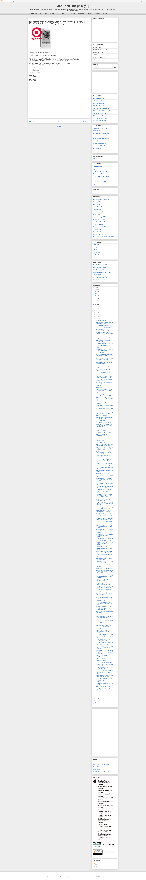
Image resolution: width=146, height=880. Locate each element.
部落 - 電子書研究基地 (98, 214)
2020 (96, 287)
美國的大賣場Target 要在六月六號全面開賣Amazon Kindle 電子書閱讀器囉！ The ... (104, 652)
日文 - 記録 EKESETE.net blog (100, 100)
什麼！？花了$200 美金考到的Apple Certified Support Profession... (104, 418)
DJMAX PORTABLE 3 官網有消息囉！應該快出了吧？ (104, 580)
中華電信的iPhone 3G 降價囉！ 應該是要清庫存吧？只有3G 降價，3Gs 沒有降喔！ (104, 543)
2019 (96, 289)
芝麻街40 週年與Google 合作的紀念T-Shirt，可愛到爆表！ (104, 562)
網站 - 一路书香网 (97, 231)
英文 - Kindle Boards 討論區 (99, 105)
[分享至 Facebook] (37, 70)
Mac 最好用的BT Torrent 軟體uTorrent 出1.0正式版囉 (103, 640)
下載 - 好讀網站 (96, 202)
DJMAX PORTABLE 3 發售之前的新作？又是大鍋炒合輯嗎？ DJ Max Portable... (104, 576)
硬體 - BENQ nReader (98, 224)
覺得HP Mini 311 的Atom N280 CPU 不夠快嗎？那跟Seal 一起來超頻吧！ (104, 391)
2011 (96, 302)
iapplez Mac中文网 (97, 140)
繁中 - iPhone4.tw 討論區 (99, 269)
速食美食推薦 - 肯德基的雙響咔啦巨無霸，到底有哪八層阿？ (104, 350)
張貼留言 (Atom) (61, 126)
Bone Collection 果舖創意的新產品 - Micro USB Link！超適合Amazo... (104, 487)
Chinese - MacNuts (97, 166)
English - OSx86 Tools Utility (99, 181)
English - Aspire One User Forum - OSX (102, 169)
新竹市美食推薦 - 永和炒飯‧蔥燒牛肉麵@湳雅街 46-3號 (104, 323)
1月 (97, 700)
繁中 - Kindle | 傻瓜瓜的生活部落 (101, 118)
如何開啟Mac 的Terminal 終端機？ (104, 568)
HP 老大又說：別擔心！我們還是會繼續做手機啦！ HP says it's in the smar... (104, 613)
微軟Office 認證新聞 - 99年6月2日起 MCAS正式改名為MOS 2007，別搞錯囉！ (104, 647)
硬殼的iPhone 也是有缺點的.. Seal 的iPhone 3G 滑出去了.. (104, 406)
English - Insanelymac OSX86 (100, 178)
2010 (96, 304)
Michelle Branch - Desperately (103, 442)
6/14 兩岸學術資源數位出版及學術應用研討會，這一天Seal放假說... (104, 539)
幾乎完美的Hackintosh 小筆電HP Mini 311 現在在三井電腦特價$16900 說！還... (103, 452)
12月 (97, 306)
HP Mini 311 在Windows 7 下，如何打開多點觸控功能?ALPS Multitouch (104, 435)
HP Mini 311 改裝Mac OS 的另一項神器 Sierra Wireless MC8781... (104, 445)
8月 (97, 314)
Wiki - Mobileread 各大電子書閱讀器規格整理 (103, 236)
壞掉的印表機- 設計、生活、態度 (101, 772)
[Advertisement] (104, 81)
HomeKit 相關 (60, 13)
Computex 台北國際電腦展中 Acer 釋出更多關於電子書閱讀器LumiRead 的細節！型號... (104, 572)
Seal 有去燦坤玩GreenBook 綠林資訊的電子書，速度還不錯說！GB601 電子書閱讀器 (104, 491)
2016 (96, 295)
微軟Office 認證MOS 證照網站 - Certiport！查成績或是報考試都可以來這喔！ (104, 480)
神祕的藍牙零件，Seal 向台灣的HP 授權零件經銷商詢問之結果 (104, 363)
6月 (97, 318)
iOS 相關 (52, 13)
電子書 (37, 72)
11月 (97, 308)
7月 (97, 316)
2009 (96, 702)
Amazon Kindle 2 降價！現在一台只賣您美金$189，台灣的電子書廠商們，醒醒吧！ (104, 334)
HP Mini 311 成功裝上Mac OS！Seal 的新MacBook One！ (104, 402)
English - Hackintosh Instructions (101, 176)
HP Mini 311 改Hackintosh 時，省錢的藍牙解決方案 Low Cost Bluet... (104, 412)
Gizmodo (95, 249)
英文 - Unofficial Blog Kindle (99, 113)
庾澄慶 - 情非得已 (100, 387)
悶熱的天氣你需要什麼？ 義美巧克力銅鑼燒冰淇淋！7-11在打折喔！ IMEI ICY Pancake (104, 608)
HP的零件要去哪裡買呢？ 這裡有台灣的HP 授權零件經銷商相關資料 (104, 376)
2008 (96, 705)
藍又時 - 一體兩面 (100, 352)
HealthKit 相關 (71, 13)
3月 (97, 696)
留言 (96, 866)
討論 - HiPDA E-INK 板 (98, 206)
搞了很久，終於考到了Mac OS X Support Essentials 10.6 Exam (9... (104, 431)
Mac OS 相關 (43, 13)
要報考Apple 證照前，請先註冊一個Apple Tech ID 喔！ (104, 499)
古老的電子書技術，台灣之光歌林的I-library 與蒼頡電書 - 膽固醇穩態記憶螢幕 (104, 548)
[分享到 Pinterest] (38, 70)
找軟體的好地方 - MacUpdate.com (101, 128)
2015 (96, 298)
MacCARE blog (96, 191)
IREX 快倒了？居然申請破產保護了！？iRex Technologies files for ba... (104, 460)
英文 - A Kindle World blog (99, 103)
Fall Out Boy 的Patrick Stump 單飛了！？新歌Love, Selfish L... (104, 355)
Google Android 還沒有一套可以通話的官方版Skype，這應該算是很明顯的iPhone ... (104, 536)
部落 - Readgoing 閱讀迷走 (99, 219)
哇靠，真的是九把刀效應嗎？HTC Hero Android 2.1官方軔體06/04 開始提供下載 (104, 627)
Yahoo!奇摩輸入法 (97, 151)
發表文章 (97, 864)
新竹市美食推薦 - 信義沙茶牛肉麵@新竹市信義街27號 (104, 559)
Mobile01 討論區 (97, 254)
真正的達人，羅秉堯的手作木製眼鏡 (104, 343)
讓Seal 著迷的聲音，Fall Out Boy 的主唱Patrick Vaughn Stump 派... (104, 329)
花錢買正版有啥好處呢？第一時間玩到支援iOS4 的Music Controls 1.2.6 (104, 359)
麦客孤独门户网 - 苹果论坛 (99, 131)
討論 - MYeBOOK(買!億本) (99, 212)
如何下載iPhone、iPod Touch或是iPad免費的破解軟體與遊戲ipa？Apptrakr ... (104, 526)
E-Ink (45, 72)
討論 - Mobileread (97, 209)
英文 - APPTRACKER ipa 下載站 (100, 264)
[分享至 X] (35, 70)
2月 (97, 698)
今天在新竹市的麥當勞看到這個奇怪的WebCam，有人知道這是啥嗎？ (104, 326)
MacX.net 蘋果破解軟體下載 (99, 143)
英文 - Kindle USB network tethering (101, 108)
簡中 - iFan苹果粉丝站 (98, 274)
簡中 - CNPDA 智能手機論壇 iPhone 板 (102, 272)
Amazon (42, 72)
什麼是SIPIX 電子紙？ (101, 660)
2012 (96, 300)
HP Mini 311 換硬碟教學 (101, 415)
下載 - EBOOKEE (97, 204)
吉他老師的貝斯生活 (98, 767)
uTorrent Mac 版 (97, 148)
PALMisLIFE (96, 257)
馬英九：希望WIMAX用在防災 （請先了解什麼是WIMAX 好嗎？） (104, 676)
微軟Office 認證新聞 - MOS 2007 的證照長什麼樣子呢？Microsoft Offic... (104, 617)
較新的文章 (32, 121)
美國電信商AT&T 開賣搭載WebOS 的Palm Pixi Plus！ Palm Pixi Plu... (104, 552)
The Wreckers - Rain (101, 320)
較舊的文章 (86, 121)
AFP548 (95, 158)
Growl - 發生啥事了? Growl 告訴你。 (101, 138)
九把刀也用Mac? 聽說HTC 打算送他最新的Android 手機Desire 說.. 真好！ (104, 636)
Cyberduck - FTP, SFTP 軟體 (100, 136)
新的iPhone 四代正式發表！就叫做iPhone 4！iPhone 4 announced (104, 522)
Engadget (95, 247)
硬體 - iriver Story (97, 229)
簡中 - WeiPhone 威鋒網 (99, 279)
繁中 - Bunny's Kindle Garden (100, 115)
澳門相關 (97, 13)
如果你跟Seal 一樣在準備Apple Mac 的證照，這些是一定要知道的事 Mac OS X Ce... (104, 425)
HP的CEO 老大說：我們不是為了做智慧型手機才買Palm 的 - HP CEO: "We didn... (104, 631)
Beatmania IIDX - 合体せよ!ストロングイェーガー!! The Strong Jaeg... (104, 587)
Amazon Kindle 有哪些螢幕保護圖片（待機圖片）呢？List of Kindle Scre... (104, 680)
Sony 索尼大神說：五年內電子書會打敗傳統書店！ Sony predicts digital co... (104, 622)
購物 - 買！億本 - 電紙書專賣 (100, 234)
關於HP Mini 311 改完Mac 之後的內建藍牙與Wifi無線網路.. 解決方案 (104, 448)
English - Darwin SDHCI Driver (100, 173)
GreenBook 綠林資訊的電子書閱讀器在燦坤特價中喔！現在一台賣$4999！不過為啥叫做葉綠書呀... (104, 496)
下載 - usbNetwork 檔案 (98, 98)
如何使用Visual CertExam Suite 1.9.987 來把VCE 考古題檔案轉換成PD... (104, 475)
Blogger (107, 876)
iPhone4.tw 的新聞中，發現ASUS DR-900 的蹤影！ (104, 668)
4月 (97, 694)
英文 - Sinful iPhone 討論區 (99, 267)
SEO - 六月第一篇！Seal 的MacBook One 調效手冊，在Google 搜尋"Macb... (104, 688)
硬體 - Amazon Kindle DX (99, 221)
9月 (97, 312)
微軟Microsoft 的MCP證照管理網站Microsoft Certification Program (104, 464)
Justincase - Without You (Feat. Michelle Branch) (103, 439)
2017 (96, 293)
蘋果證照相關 (81, 13)
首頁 (59, 121)
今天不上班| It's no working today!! (101, 764)
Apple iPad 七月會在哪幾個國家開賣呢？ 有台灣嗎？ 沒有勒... (104, 643)
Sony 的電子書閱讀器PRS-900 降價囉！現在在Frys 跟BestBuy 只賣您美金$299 (104, 504)
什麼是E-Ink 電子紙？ (101, 658)
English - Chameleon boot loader (101, 171)
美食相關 (90, 13)
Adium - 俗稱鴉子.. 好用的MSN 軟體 (101, 133)
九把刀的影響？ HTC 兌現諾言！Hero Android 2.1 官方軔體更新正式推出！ (104, 604)
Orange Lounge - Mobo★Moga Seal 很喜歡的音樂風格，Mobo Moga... (104, 583)
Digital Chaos (96, 244)
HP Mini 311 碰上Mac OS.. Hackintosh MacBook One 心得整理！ (104, 399)
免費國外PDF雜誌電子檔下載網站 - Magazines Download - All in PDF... (104, 594)
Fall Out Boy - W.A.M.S (101, 429)
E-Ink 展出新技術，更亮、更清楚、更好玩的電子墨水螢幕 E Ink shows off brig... (104, 672)
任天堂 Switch (106, 13)
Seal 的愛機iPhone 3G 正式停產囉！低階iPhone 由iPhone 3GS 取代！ (104, 519)
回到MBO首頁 (33, 13)
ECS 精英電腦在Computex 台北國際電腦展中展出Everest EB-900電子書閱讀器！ (104, 531)
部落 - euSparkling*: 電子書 (99, 217)
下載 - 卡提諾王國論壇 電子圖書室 (101, 199)
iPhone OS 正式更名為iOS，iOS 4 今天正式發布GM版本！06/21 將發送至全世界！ (104, 515)
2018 (96, 291)
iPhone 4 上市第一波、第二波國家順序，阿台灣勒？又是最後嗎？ (104, 507)
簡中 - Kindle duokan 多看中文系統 (101, 120)
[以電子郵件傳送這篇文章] (33, 70)
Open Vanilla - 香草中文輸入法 (100, 145)
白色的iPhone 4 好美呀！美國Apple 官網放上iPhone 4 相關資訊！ (104, 511)
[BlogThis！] (34, 70)
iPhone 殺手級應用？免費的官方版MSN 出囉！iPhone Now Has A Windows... (104, 384)
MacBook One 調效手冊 (73, 6)
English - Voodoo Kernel (99, 184)
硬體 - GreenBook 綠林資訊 (99, 226)
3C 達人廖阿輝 (96, 762)
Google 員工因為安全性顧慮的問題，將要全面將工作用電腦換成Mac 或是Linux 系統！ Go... (104, 664)
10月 (97, 310)
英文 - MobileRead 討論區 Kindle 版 (101, 110)
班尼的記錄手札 (96, 769)
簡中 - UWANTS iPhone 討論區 (100, 277)
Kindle (48, 72)
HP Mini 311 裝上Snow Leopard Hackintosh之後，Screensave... (104, 394)
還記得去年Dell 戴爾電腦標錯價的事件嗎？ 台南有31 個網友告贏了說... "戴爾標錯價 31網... (104, 599)
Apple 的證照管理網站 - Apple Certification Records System (103, 421)
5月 (97, 692)
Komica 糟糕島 (96, 252)
